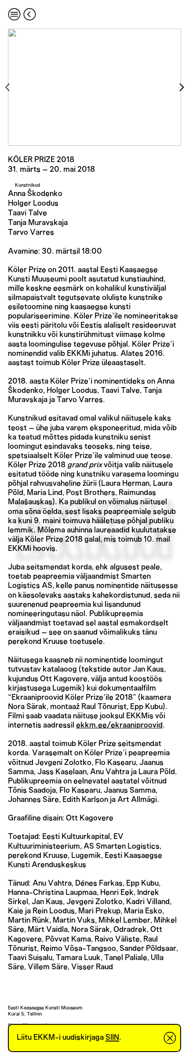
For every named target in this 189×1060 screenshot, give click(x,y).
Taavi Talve (27, 213)
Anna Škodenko (35, 194)
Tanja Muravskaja (38, 223)
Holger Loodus (33, 203)
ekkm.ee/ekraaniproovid (119, 725)
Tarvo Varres (31, 232)
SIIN (112, 1038)
